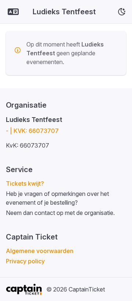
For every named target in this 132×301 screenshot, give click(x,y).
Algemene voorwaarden (39, 250)
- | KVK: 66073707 (32, 130)
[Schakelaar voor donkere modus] (121, 11)
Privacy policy (25, 261)
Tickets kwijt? (25, 183)
